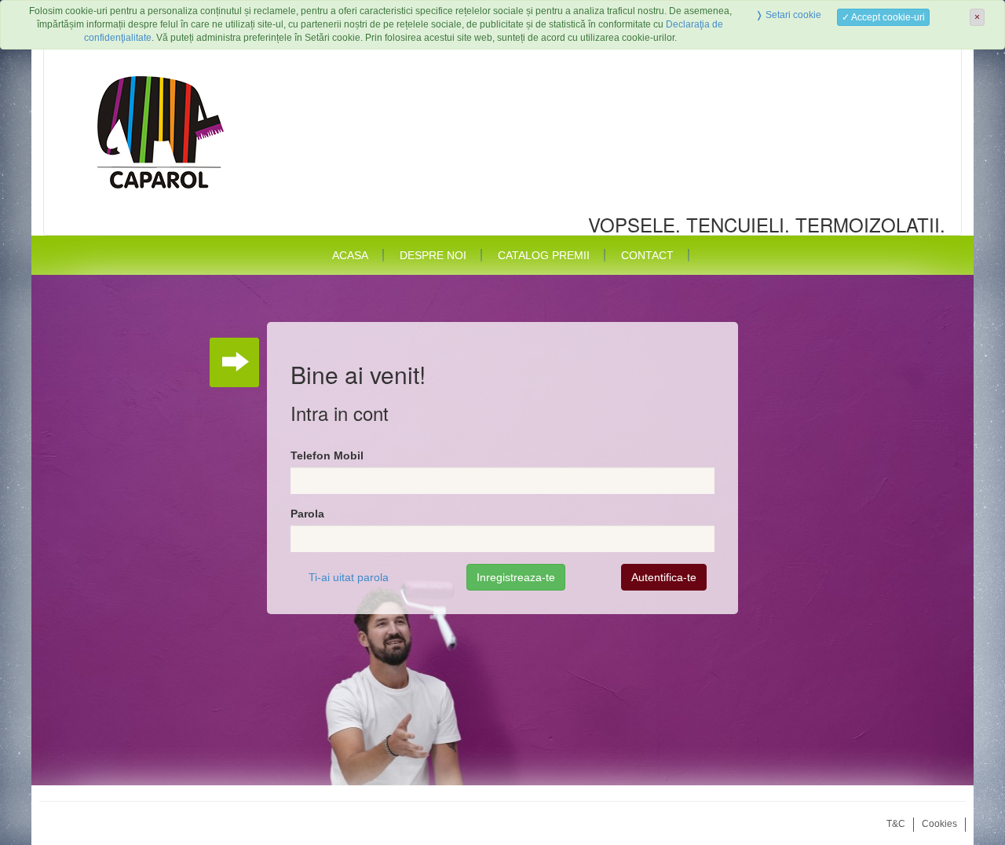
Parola (307, 513)
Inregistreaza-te (516, 577)
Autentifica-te (663, 577)
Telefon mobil (327, 455)
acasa (350, 255)
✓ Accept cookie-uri (883, 17)
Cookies (939, 823)
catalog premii (544, 255)
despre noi (433, 255)
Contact (647, 255)
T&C (895, 823)
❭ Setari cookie (788, 14)
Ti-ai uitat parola (349, 577)
